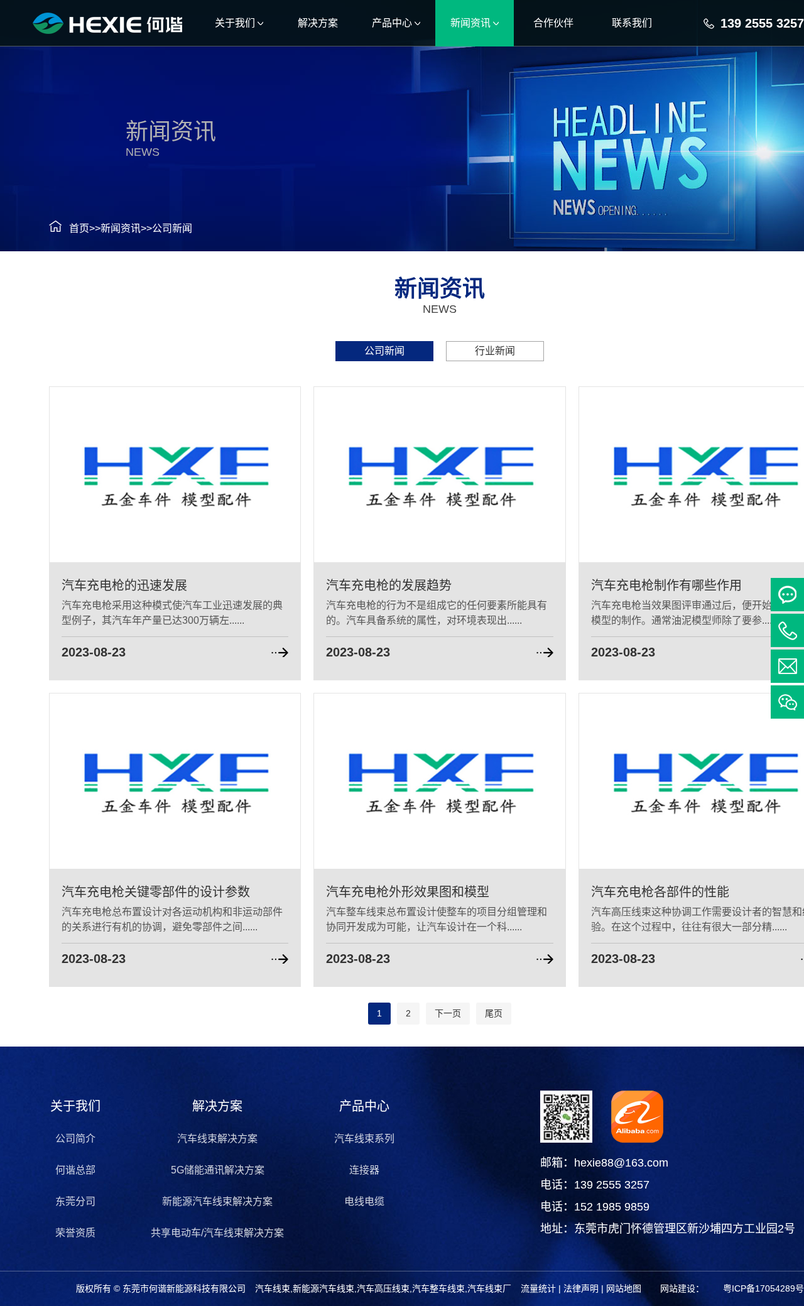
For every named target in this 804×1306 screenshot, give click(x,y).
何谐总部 (75, 1170)
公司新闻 (172, 228)
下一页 (448, 1013)
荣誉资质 (75, 1232)
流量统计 (538, 1288)
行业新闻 (495, 351)
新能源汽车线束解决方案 (217, 1201)
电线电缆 (364, 1201)
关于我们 (75, 1106)
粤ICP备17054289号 (763, 1288)
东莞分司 (75, 1201)
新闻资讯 (120, 228)
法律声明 (581, 1288)
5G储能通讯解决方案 (217, 1170)
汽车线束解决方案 (217, 1138)
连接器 (364, 1170)
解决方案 (217, 1106)
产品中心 (364, 1106)
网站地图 (623, 1288)
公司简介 (75, 1138)
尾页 (494, 1013)
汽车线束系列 (364, 1138)
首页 (79, 228)
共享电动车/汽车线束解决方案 (217, 1232)
